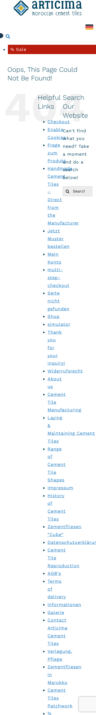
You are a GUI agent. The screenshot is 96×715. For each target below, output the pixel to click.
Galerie (56, 612)
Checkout (59, 121)
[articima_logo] (48, 3)
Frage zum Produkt (57, 152)
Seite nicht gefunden (58, 300)
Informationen (64, 604)
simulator (59, 324)
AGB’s (54, 573)
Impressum (60, 487)
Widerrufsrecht (65, 370)
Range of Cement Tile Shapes (57, 464)
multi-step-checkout (58, 277)
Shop (54, 316)
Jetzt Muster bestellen (59, 238)
